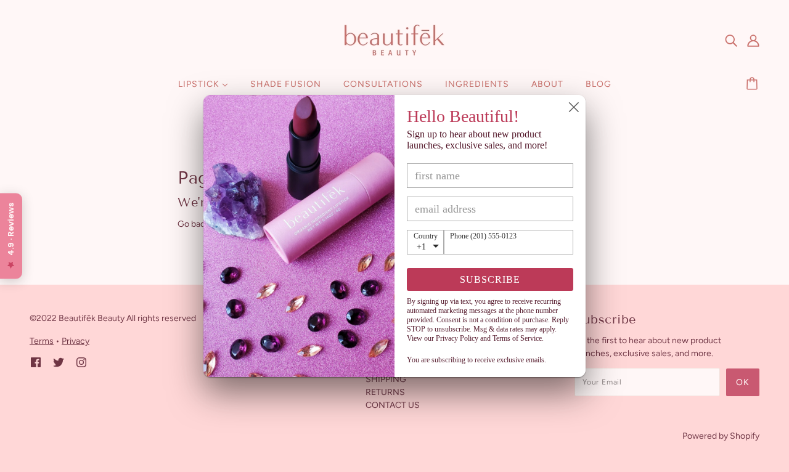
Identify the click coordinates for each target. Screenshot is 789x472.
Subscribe (490, 279)
